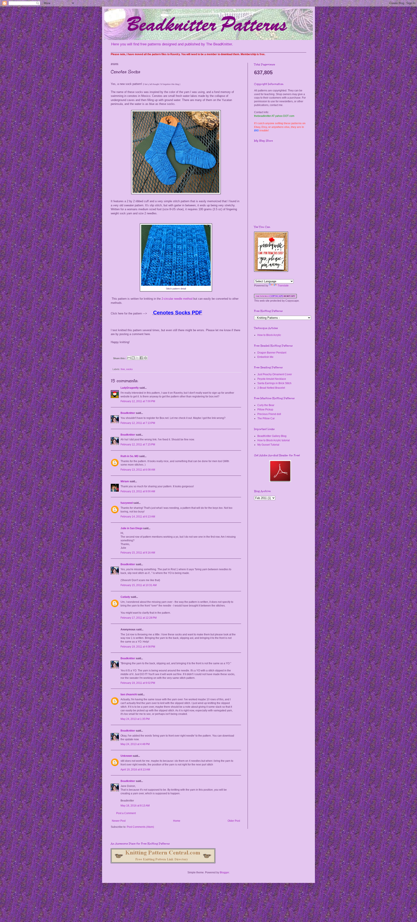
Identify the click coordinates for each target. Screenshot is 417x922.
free (123, 369)
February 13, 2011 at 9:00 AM (138, 491)
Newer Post (119, 820)
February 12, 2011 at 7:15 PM (138, 444)
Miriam (125, 481)
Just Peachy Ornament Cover (274, 374)
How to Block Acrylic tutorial (273, 440)
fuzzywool (127, 502)
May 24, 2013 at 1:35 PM (135, 718)
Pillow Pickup (265, 409)
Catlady (125, 596)
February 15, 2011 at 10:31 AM (139, 585)
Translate (283, 285)
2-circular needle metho (176, 298)
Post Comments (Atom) (140, 826)
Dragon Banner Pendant (271, 352)
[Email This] (129, 358)
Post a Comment (126, 813)
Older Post (234, 820)
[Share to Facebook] (141, 358)
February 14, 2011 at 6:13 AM (138, 516)
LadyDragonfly (130, 387)
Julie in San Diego (131, 528)
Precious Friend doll (269, 414)
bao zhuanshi (129, 694)
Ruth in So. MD (130, 456)
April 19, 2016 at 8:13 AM (135, 769)
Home (176, 820)
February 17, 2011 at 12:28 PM (139, 617)
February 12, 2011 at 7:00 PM (138, 401)
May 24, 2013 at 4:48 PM (135, 744)
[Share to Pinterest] (145, 358)
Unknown (126, 755)
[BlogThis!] (133, 358)
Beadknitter (128, 413)
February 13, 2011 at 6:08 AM (138, 469)
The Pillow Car (266, 418)
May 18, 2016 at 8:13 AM (135, 805)
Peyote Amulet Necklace (271, 378)
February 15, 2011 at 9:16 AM (138, 552)
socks (129, 369)
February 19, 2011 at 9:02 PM (138, 682)
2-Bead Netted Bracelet (271, 387)
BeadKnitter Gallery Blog (271, 436)
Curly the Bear (265, 405)
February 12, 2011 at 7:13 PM (138, 423)
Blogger (224, 872)
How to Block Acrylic (269, 335)
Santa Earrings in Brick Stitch (274, 383)
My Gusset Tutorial (268, 444)
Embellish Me (265, 357)
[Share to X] (137, 358)
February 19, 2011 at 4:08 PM (138, 646)
